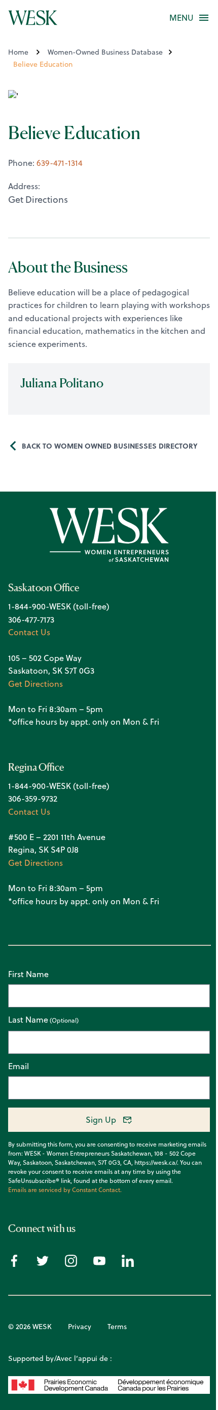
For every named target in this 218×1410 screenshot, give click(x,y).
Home (18, 52)
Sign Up (101, 1119)
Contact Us (29, 632)
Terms (117, 1326)
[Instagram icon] (71, 1263)
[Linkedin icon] (128, 1263)
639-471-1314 (60, 162)
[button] (181, 17)
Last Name (28, 1020)
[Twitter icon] (43, 1263)
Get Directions (35, 683)
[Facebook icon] (14, 1263)
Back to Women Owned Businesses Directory (110, 445)
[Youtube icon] (99, 1263)
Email (18, 1066)
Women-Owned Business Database (105, 52)
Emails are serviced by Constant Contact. (65, 1190)
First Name (28, 974)
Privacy (79, 1326)
